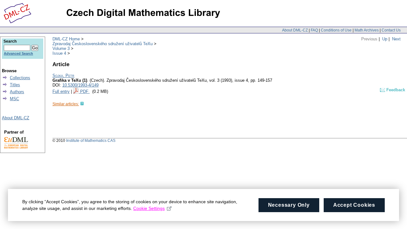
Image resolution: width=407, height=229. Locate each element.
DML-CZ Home (66, 39)
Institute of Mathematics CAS (90, 140)
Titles (15, 84)
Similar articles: (65, 104)
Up (384, 39)
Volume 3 (61, 48)
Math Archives (367, 30)
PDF (85, 91)
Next (396, 39)
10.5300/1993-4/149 (80, 85)
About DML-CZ (295, 30)
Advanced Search (18, 53)
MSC (14, 98)
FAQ (314, 30)
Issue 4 (59, 53)
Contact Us (391, 30)
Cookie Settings (149, 208)
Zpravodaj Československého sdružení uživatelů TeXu (102, 43)
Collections (20, 77)
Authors (17, 91)
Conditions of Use (336, 30)
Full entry (61, 91)
